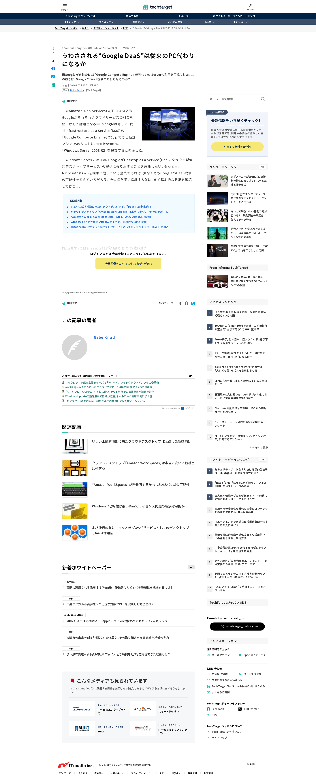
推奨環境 (208, 773)
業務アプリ (139, 21)
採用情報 (192, 773)
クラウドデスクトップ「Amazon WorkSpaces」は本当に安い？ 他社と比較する (119, 211)
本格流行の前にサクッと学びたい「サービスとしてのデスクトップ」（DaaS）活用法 (120, 227)
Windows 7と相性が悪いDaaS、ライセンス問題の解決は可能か (109, 222)
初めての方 (132, 16)
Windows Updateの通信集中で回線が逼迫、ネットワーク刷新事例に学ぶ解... (109, 396)
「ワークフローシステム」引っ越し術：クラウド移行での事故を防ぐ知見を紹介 (109, 391)
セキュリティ (106, 21)
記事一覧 (184, 16)
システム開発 (175, 21)
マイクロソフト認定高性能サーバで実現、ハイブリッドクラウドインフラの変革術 (112, 382)
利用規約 (251, 764)
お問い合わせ (117, 773)
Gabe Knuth (105, 337)
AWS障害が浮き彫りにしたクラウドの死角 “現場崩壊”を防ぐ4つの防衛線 (108, 387)
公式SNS (82, 773)
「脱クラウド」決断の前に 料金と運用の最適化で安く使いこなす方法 (105, 401)
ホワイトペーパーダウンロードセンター (235, 16)
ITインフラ (70, 21)
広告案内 (98, 773)
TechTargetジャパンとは (80, 16)
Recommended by (171, 408)
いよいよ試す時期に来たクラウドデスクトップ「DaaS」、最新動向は (111, 206)
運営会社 (176, 773)
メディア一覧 (64, 773)
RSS (162, 773)
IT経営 (207, 21)
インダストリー (242, 21)
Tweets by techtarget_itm (226, 618)
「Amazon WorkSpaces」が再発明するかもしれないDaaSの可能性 (111, 217)
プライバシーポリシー (142, 773)
